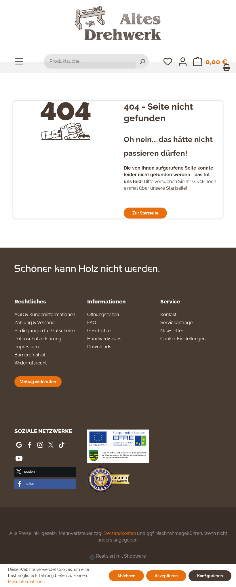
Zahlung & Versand (34, 322)
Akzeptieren (166, 575)
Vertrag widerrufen (38, 381)
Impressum (26, 346)
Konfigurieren (210, 575)
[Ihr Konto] (182, 61)
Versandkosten (120, 533)
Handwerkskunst (105, 338)
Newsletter (171, 330)
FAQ (91, 322)
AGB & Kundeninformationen (44, 314)
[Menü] (19, 61)
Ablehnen (126, 575)
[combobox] (90, 61)
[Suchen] (142, 61)
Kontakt (168, 314)
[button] (45, 472)
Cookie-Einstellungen (182, 338)
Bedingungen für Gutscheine (44, 330)
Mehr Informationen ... (28, 581)
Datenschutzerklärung (37, 338)
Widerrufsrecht (30, 363)
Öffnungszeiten (103, 314)
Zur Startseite (145, 212)
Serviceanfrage (176, 322)
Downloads (99, 346)
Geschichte (99, 330)
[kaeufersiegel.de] (108, 480)
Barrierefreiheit (29, 355)
